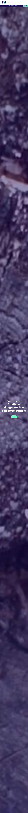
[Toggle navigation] (26, 2)
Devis (25, 5)
